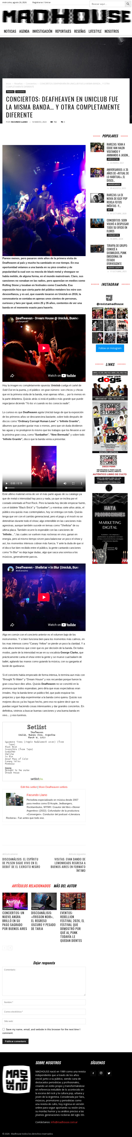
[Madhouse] (66, 16)
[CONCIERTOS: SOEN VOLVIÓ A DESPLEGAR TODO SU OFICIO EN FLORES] (97, 223)
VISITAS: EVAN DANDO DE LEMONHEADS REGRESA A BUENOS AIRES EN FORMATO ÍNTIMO (68, 864)
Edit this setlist (29, 786)
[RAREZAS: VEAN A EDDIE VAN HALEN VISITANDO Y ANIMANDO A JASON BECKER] (97, 147)
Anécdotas (113, 159)
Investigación (42, 31)
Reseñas (80, 31)
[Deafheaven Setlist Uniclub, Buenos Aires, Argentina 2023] (44, 751)
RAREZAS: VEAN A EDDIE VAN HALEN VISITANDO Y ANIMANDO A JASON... (118, 149)
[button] (97, 313)
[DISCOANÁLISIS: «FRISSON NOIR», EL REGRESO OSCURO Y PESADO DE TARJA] (44, 901)
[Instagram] (101, 1073)
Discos (35, 908)
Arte (110, 210)
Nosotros (112, 31)
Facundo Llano (19, 122)
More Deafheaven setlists (53, 786)
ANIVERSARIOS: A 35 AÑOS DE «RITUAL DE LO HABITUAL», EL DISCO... (118, 175)
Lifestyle (95, 31)
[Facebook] (93, 1073)
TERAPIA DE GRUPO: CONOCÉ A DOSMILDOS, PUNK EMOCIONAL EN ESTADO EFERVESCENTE (117, 255)
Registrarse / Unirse (41, 2)
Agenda (24, 31)
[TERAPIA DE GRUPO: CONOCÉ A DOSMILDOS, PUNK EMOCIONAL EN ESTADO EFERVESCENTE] (97, 248)
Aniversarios (114, 184)
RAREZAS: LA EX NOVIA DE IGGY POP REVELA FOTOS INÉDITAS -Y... (117, 200)
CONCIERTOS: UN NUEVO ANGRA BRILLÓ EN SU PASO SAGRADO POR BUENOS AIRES (14, 921)
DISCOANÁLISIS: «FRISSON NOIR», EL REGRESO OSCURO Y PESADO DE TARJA (43, 921)
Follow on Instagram (110, 348)
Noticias (10, 31)
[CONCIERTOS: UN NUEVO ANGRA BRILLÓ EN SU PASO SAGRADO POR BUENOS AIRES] (15, 901)
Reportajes (63, 31)
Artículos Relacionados (31, 885)
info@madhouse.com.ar (64, 1122)
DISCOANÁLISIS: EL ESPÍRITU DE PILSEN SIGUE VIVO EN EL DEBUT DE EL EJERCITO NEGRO (21, 863)
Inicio (8, 83)
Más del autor (65, 885)
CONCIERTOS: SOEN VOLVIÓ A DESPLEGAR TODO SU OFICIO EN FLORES (118, 225)
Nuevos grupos (115, 267)
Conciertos (31, 83)
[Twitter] (109, 1073)
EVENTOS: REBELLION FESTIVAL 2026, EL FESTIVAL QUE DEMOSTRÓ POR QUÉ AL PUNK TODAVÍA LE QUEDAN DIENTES (72, 927)
